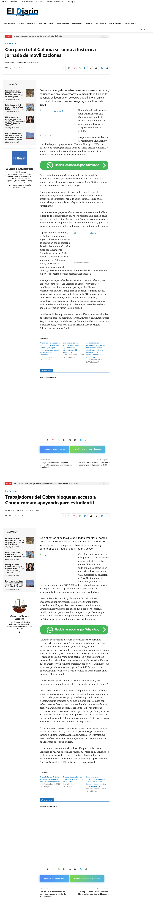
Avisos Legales (70, 2)
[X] (149, 29)
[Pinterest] (74, 68)
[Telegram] (101, 68)
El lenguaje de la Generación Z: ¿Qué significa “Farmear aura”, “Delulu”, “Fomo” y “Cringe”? (15, 121)
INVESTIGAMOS (100, 24)
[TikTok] (145, 29)
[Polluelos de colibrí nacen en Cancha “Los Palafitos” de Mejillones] (30, 107)
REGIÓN (30, 24)
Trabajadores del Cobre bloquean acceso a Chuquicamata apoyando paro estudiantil (56, 464)
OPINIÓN (88, 24)
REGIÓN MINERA (63, 24)
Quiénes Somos (59, 2)
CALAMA (21, 24)
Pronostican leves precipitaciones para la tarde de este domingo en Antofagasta (14, 94)
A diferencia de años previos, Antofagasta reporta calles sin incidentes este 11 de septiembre (71, 347)
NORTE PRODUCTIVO (46, 24)
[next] (105, 36)
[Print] (96, 68)
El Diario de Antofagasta (17, 63)
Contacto (49, 2)
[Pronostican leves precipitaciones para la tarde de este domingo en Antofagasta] (30, 93)
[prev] (102, 36)
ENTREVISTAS (77, 24)
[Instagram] (141, 29)
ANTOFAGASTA (9, 24)
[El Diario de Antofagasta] (19, 158)
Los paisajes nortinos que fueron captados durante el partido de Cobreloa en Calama (13, 136)
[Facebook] (137, 29)
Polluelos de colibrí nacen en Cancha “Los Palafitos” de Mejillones (14, 107)
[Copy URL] (107, 68)
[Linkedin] (85, 68)
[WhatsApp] (79, 68)
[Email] (90, 68)
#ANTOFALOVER (115, 24)
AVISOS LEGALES (130, 24)
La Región (11, 43)
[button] (149, 2)
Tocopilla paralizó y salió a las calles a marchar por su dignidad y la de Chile (94, 463)
